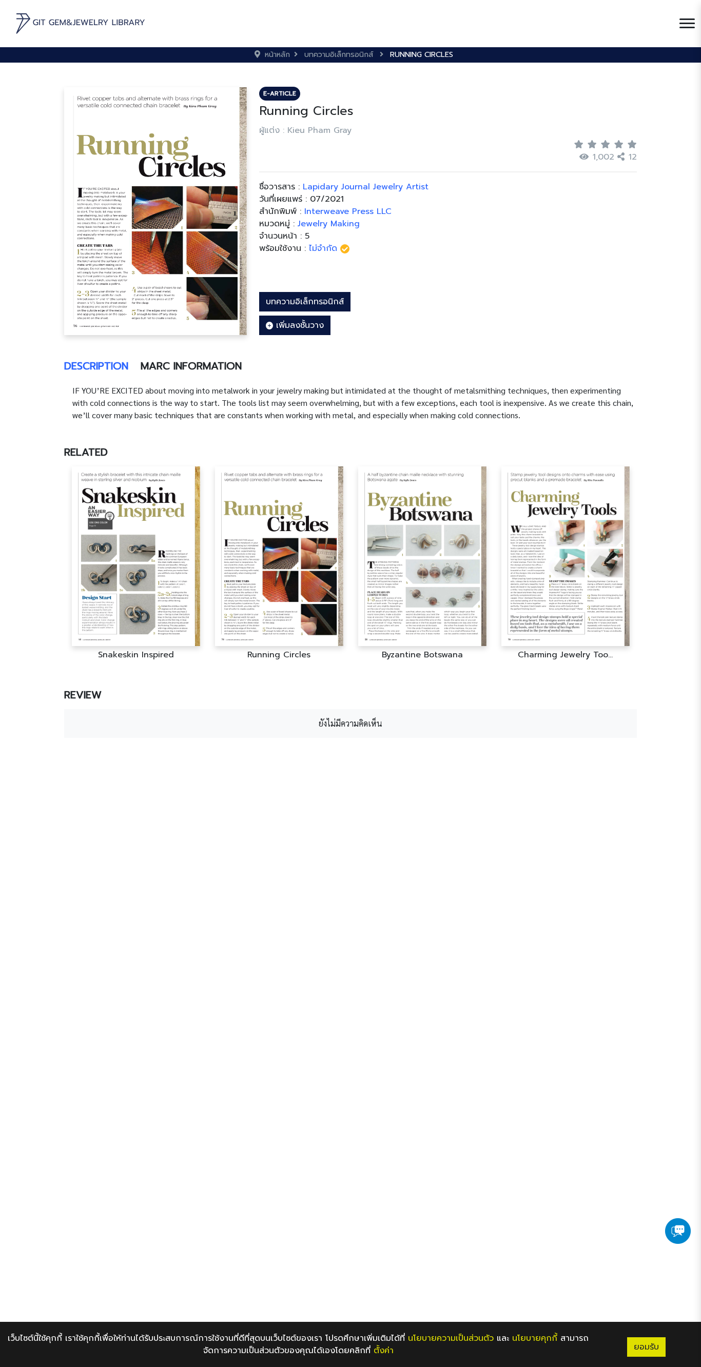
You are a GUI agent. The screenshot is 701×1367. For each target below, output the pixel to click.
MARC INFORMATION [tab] (191, 366)
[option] (136, 563)
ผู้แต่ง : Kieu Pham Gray (305, 130)
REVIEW (83, 695)
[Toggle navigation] (687, 23)
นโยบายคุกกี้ (534, 1338)
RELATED (86, 452)
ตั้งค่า (384, 1350)
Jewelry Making (329, 224)
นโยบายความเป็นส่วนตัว (451, 1338)
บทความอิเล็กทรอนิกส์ (305, 302)
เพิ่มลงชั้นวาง (298, 325)
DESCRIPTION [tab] (96, 366)
